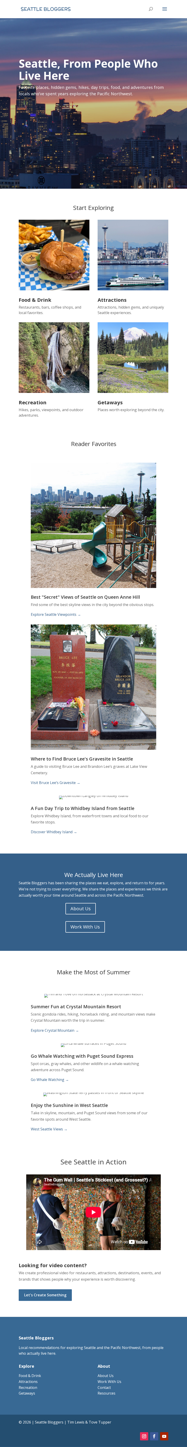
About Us (80, 908)
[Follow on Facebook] (154, 1436)
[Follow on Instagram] (144, 1436)
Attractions (28, 1381)
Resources (106, 1393)
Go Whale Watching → (50, 1079)
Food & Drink (30, 1375)
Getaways (27, 1393)
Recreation (28, 1387)
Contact (104, 1387)
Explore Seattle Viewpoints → (56, 614)
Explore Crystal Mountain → (55, 1030)
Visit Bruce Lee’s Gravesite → (55, 782)
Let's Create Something (45, 1294)
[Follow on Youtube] (164, 1436)
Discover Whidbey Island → (54, 831)
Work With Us (85, 927)
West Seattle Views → (49, 1129)
